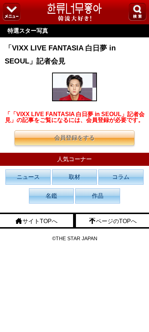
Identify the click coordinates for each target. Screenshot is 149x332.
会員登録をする (74, 138)
